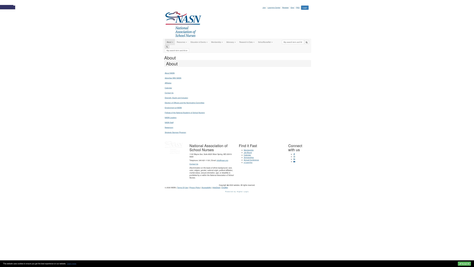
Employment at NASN (173, 107)
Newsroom (169, 127)
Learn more (71, 263)
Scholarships (249, 157)
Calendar (168, 88)
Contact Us (169, 93)
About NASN (170, 73)
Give (292, 7)
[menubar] (281, 7)
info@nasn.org (222, 160)
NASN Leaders (170, 117)
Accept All (465, 263)
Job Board (248, 152)
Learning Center (274, 7)
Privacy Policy (194, 187)
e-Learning (248, 162)
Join (264, 7)
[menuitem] (264, 7)
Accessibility (206, 187)
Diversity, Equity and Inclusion (176, 98)
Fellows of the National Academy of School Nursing (185, 112)
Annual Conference (251, 160)
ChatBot (225, 187)
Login (305, 7)
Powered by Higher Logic (237, 191)
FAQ (297, 7)
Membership (249, 150)
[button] (170, 42)
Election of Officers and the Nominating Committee (184, 102)
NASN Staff (169, 122)
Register (285, 7)
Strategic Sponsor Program (175, 132)
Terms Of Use (182, 187)
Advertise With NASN (173, 78)
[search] (306, 42)
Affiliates (168, 83)
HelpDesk (216, 187)
